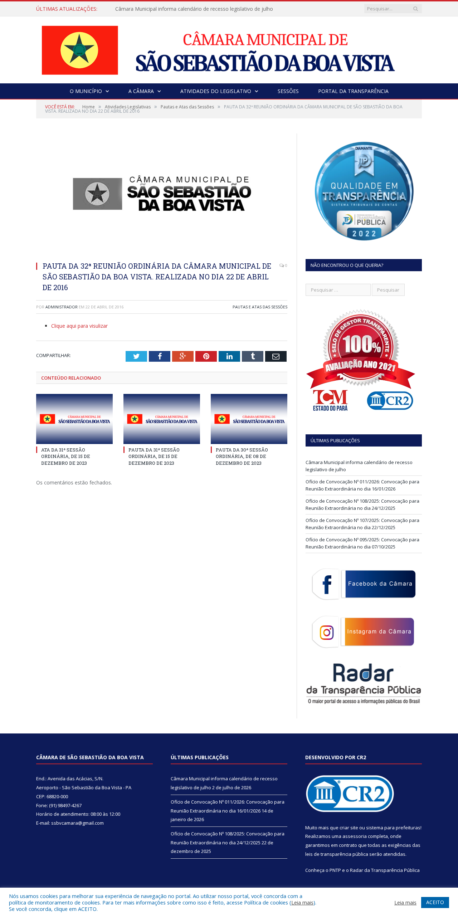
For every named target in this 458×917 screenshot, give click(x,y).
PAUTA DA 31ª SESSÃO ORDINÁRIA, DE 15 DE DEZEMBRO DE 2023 (154, 456)
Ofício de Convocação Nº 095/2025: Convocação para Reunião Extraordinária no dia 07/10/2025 (362, 543)
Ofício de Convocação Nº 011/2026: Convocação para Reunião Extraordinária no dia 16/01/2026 (362, 485)
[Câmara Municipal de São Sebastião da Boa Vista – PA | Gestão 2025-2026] (229, 48)
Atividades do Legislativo (215, 91)
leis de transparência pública (336, 854)
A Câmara (141, 91)
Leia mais (302, 902)
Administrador (61, 306)
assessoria (354, 836)
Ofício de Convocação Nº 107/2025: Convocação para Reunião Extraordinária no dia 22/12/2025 (362, 524)
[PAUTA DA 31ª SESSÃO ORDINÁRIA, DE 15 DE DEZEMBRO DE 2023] (161, 419)
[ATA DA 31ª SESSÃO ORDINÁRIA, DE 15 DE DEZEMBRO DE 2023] (74, 419)
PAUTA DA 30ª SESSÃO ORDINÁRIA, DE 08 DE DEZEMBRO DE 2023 (242, 456)
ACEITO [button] (435, 902)
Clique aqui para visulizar (79, 325)
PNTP (335, 870)
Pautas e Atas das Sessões (260, 306)
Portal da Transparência (353, 91)
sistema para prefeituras (393, 827)
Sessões (288, 91)
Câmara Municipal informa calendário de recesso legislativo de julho (194, 9)
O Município (86, 91)
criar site (349, 827)
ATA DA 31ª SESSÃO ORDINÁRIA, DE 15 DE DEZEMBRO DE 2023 (65, 456)
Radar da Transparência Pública (385, 870)
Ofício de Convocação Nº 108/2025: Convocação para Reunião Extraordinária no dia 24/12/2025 (362, 504)
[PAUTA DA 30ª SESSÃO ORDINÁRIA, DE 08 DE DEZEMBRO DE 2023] (249, 419)
